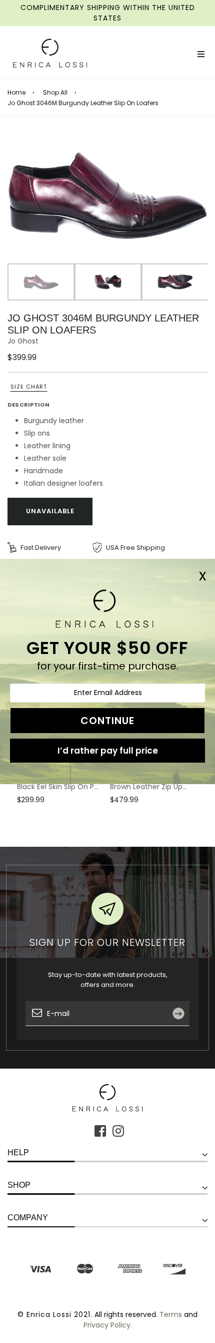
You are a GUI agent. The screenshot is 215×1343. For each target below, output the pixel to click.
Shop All (55, 93)
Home (17, 93)
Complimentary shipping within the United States (107, 13)
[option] (108, 195)
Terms (171, 1314)
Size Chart (28, 387)
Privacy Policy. (108, 1325)
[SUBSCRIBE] (182, 1035)
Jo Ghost (23, 341)
